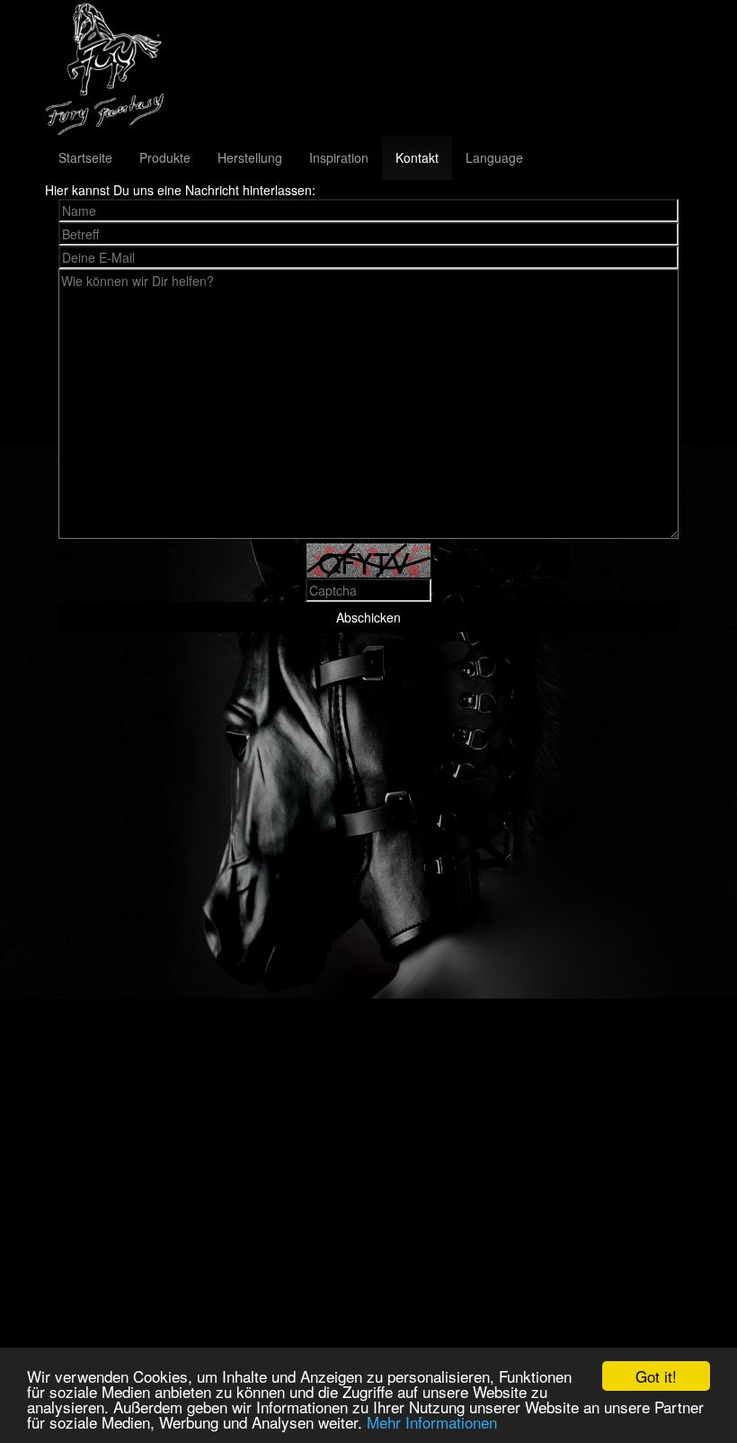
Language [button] (494, 157)
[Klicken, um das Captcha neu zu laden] (368, 560)
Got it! (656, 1376)
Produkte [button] (165, 157)
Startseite (85, 157)
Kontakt (417, 157)
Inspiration (338, 157)
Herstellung (250, 157)
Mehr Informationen (432, 1422)
